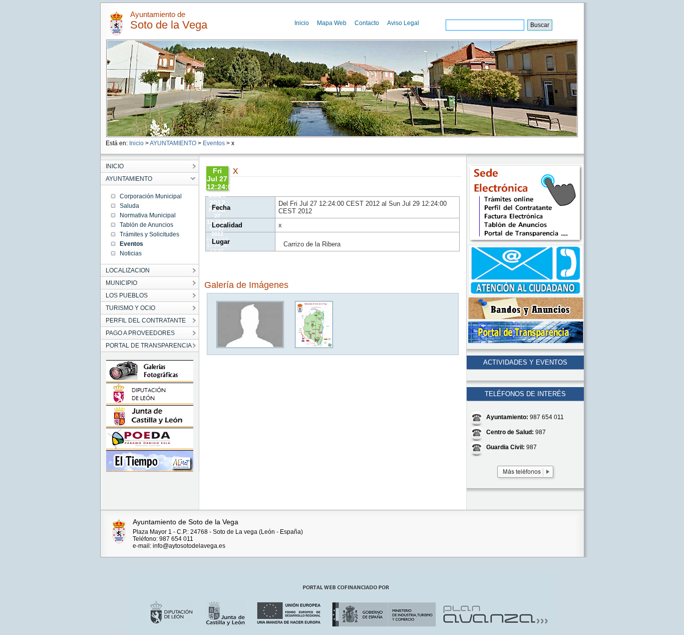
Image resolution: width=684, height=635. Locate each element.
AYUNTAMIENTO (173, 143)
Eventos (214, 143)
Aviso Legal (403, 23)
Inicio (301, 23)
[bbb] (250, 346)
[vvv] (314, 346)
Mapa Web (332, 23)
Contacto (367, 23)
